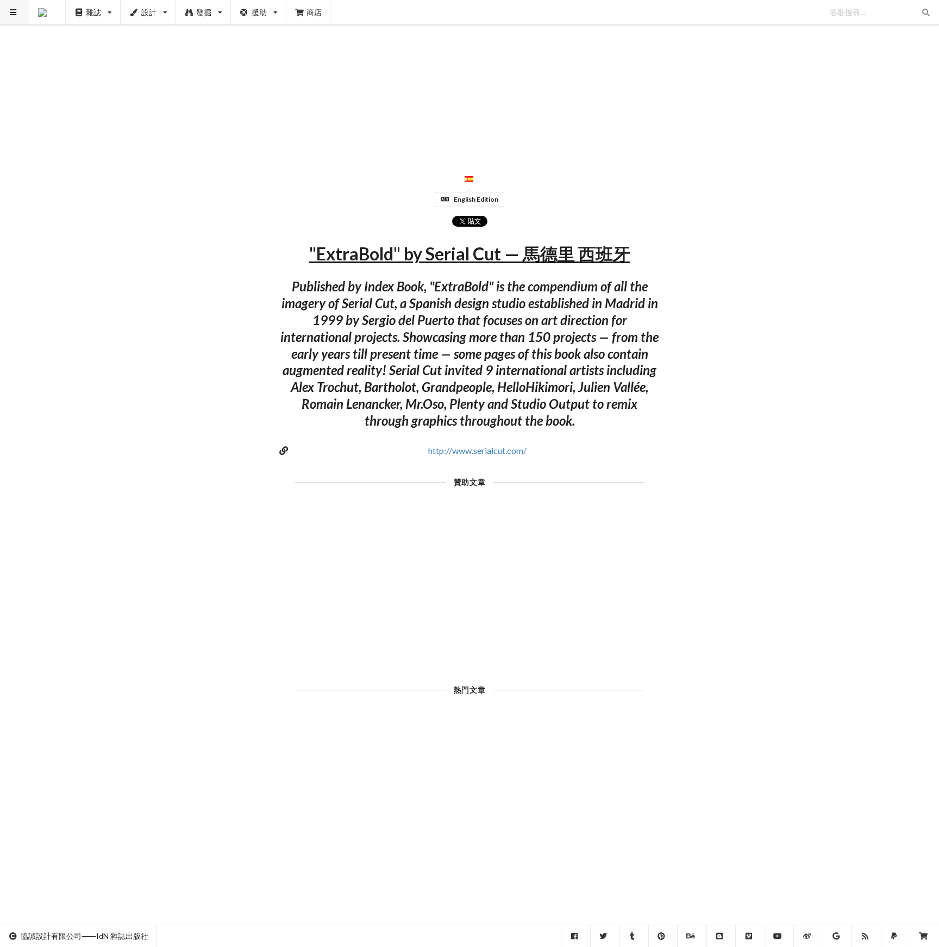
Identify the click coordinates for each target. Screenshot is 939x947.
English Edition (476, 199)
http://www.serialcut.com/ (477, 450)
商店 (314, 12)
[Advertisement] (470, 76)
